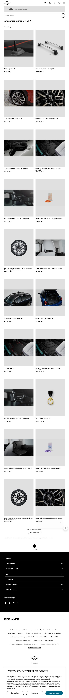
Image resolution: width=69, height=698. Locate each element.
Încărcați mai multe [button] (34, 532)
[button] (60, 9)
